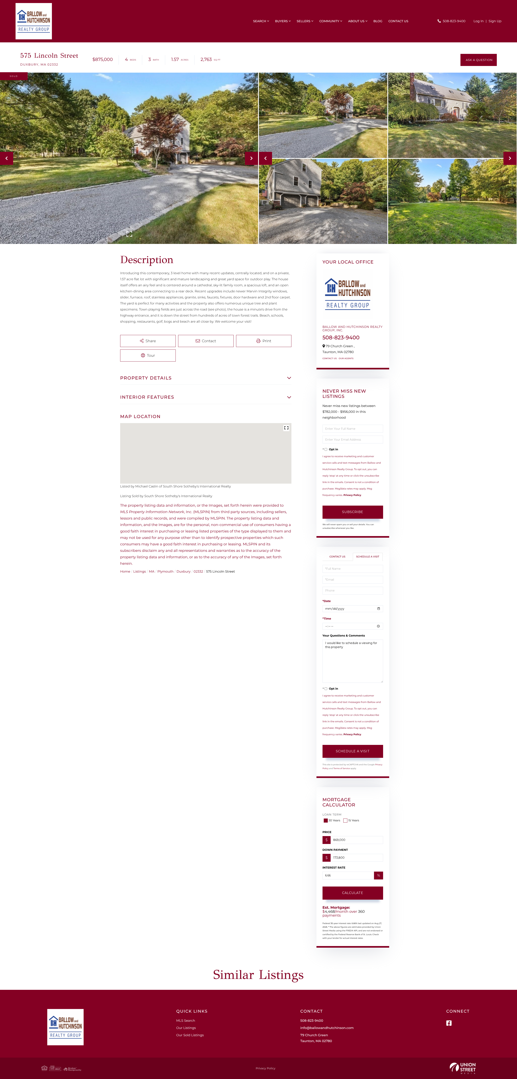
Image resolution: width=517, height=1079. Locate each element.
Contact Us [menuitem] (398, 21)
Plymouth (165, 572)
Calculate (352, 893)
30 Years (334, 820)
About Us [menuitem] (356, 21)
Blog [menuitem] (377, 21)
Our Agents (346, 358)
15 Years (353, 820)
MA (151, 572)
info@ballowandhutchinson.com (327, 1028)
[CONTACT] (478, 60)
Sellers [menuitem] (303, 21)
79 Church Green (316, 1038)
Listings (139, 572)
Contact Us (330, 358)
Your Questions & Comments (344, 635)
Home (125, 572)
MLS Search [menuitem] (185, 1021)
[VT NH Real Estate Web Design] (463, 1068)
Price (327, 832)
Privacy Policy (352, 495)
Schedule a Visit (367, 556)
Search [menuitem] (259, 21)
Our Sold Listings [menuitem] (190, 1035)
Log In (479, 21)
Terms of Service (341, 768)
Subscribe (352, 512)
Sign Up (495, 21)
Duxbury (183, 572)
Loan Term (332, 814)
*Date (327, 601)
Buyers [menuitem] (281, 21)
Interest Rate (334, 867)
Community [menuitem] (329, 21)
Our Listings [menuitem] (186, 1028)
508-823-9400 (454, 21)
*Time (327, 618)
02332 (198, 572)
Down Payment (335, 850)
